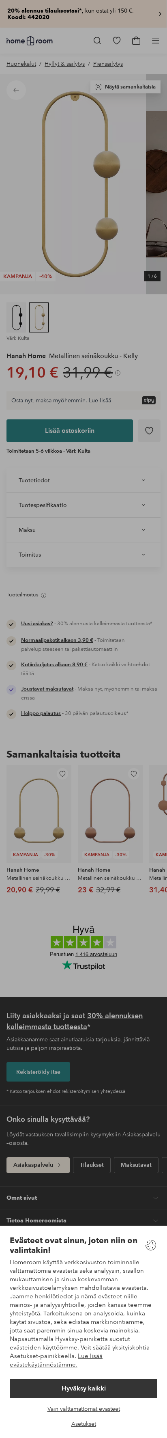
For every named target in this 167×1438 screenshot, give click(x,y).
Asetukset (83, 1423)
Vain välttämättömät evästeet (83, 1408)
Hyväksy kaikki (84, 1388)
